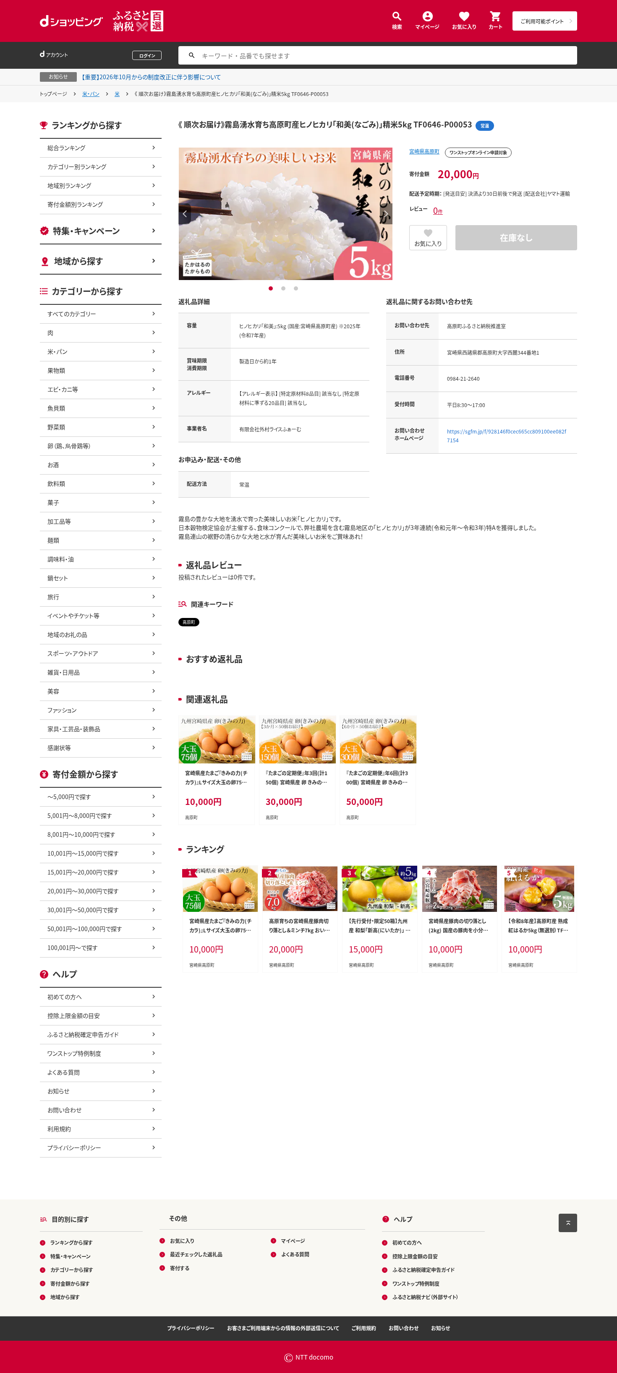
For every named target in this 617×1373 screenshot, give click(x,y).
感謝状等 (59, 747)
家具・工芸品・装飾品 (73, 728)
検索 (397, 26)
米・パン (90, 93)
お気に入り (464, 26)
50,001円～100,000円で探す (84, 928)
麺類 (53, 540)
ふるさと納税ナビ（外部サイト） (425, 1296)
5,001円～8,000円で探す (79, 815)
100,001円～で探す (72, 947)
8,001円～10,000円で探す (81, 834)
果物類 (56, 370)
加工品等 (59, 521)
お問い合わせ (64, 1110)
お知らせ (58, 1091)
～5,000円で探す (69, 796)
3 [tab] (297, 288)
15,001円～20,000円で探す (83, 872)
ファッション (61, 710)
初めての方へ (64, 996)
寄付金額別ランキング (75, 204)
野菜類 (56, 427)
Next (386, 213)
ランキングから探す (71, 1242)
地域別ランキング (69, 185)
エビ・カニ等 (62, 389)
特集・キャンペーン (86, 231)
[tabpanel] (285, 214)
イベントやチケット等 (73, 615)
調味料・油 (60, 559)
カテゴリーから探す (71, 1269)
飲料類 (56, 483)
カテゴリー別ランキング (76, 166)
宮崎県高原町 (424, 151)
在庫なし (516, 237)
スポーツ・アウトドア (72, 653)
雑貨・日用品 (63, 672)
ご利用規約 (364, 1327)
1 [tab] (272, 288)
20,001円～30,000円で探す (83, 891)
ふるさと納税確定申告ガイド (83, 1034)
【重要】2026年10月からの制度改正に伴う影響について (151, 77)
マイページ (427, 26)
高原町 (189, 622)
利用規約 (59, 1128)
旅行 (53, 596)
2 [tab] (284, 288)
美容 (53, 691)
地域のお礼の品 (67, 634)
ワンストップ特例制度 (74, 1053)
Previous (184, 213)
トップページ (53, 93)
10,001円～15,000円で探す (83, 853)
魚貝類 (56, 408)
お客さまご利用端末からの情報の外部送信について (283, 1327)
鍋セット (57, 578)
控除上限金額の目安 (73, 1015)
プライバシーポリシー (74, 1147)
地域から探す (78, 261)
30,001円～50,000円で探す (83, 910)
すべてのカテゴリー (71, 313)
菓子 (53, 502)
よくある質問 (63, 1072)
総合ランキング (66, 147)
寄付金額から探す (70, 1283)
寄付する (179, 1268)
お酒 (53, 464)
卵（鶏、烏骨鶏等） (69, 445)
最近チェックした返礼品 (196, 1254)
